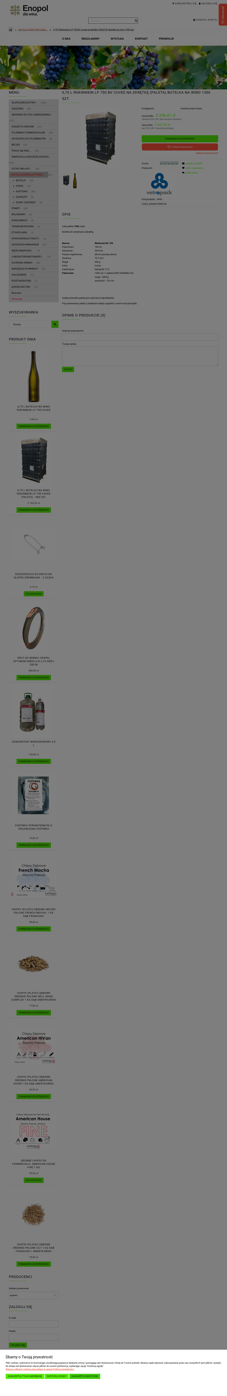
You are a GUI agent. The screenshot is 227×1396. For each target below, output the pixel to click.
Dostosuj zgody (57, 1376)
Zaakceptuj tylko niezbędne (25, 1376)
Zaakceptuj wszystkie (84, 1376)
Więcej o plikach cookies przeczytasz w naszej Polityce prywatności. (40, 1369)
